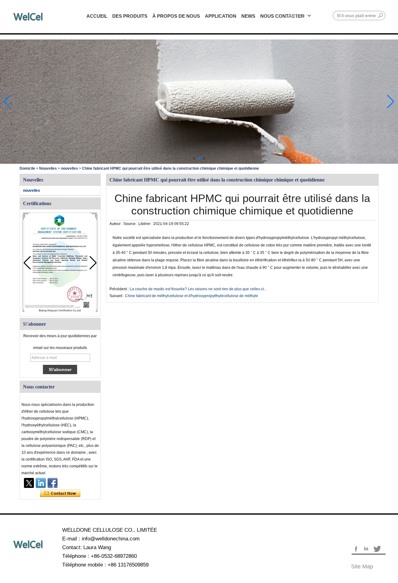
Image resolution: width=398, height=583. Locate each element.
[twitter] (29, 483)
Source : (130, 224)
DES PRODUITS (129, 16)
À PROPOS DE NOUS (176, 16)
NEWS (248, 16)
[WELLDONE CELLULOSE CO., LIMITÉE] (28, 16)
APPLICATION (220, 16)
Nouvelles (48, 168)
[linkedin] (41, 483)
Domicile (27, 168)
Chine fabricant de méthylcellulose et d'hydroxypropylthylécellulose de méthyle (191, 296)
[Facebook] (53, 483)
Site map (362, 566)
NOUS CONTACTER (282, 16)
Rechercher (380, 15)
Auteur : (116, 224)
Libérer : (145, 224)
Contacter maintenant (60, 493)
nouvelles (69, 168)
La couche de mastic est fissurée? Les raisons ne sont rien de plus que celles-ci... (198, 289)
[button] (194, 158)
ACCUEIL (96, 16)
